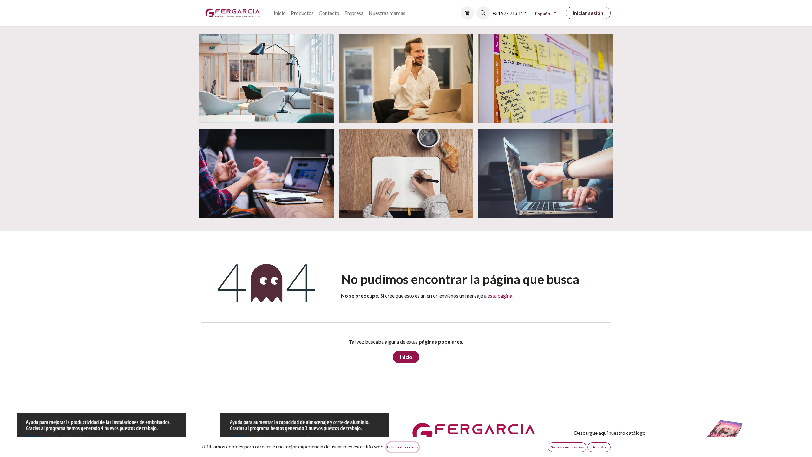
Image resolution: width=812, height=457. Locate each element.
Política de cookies (402, 447)
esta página (500, 296)
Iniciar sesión (588, 13)
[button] (483, 13)
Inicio (406, 357)
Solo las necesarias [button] (567, 447)
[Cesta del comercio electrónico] (467, 13)
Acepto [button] (599, 447)
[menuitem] (279, 13)
